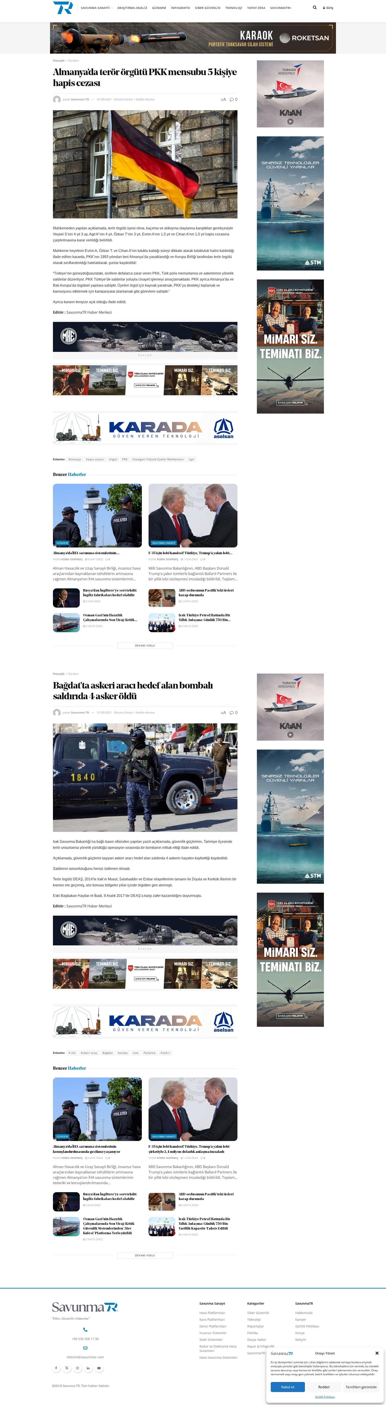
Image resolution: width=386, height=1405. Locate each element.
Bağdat (108, 1053)
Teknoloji (233, 8)
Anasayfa (59, 60)
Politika (252, 1333)
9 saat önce (95, 559)
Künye (300, 1333)
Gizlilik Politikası (325, 1397)
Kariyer (300, 1319)
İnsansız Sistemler (213, 1333)
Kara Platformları (212, 1319)
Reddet (324, 1387)
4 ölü (72, 1053)
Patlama (149, 1053)
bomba (123, 1053)
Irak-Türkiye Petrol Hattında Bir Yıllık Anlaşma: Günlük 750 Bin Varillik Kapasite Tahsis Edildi (204, 1224)
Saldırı (165, 1053)
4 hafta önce (189, 626)
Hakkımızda (304, 1313)
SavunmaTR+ (281, 8)
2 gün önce (93, 601)
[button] (377, 1353)
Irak (135, 1053)
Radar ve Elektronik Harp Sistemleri (218, 1348)
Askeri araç (89, 1053)
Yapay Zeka (256, 8)
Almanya (75, 459)
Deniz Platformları (213, 1326)
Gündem (159, 8)
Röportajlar (255, 1326)
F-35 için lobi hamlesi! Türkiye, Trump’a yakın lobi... (191, 553)
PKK (125, 459)
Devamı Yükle (145, 645)
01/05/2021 (104, 99)
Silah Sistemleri (211, 1339)
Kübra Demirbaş (72, 559)
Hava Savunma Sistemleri (218, 1357)
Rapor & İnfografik (260, 1346)
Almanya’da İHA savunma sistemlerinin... (86, 553)
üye (191, 459)
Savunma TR (80, 99)
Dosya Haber (256, 1339)
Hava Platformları (212, 1313)
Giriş (329, 8)
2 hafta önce (189, 601)
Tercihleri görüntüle (361, 1387)
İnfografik (180, 8)
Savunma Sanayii (95, 8)
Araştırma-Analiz (132, 8)
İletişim (300, 1339)
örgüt (113, 459)
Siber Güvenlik (207, 8)
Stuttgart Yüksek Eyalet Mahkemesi (158, 459)
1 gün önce (190, 559)
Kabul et (287, 1387)
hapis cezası (95, 459)
